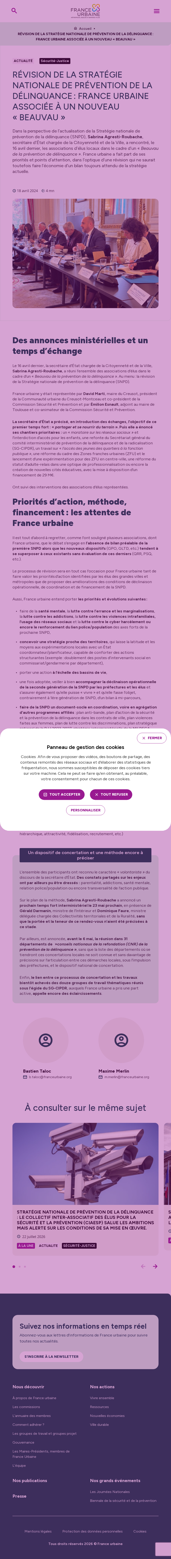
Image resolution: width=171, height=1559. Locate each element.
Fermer (155, 738)
